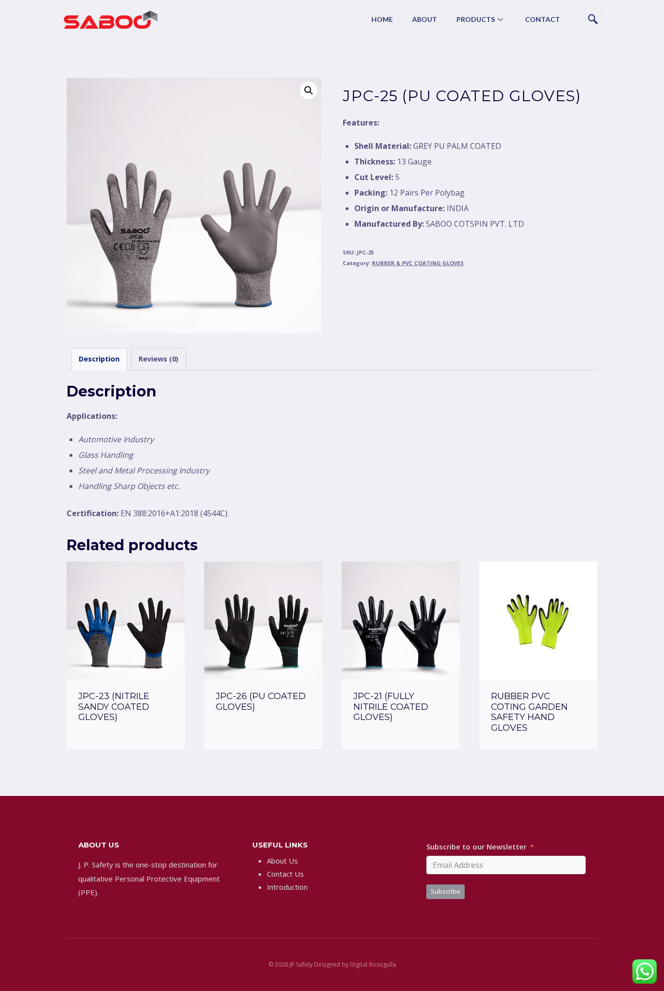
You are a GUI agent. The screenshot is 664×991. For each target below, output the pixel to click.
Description (99, 358)
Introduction (287, 887)
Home (382, 19)
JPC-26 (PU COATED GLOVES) (261, 701)
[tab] (99, 359)
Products (475, 19)
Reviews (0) (158, 358)
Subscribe (445, 891)
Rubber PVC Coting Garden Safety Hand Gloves (529, 712)
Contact (542, 19)
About (424, 19)
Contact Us (285, 874)
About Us (282, 860)
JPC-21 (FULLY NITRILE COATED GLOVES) (390, 706)
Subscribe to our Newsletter (476, 846)
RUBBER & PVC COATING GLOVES (418, 263)
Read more (125, 744)
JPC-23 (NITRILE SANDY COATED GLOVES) (113, 706)
